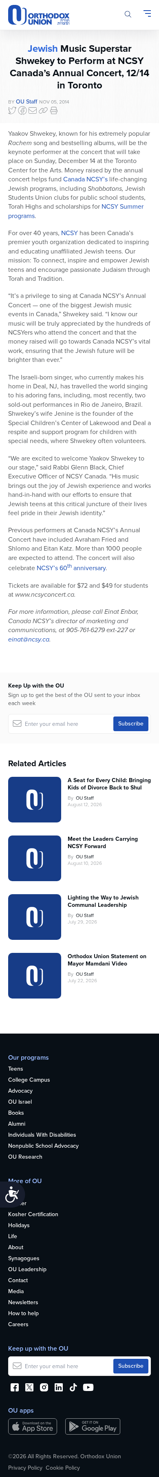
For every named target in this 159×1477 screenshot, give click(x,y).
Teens (15, 1069)
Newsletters (23, 1303)
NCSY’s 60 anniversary (71, 568)
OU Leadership (27, 1270)
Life (12, 1237)
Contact (18, 1281)
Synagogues (24, 1259)
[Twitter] (12, 110)
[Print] (54, 110)
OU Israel (20, 1102)
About (15, 1248)
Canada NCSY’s (85, 179)
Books (16, 1113)
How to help (23, 1314)
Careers (18, 1325)
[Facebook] (22, 110)
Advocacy (20, 1091)
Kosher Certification (33, 1215)
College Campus (29, 1080)
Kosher (17, 1204)
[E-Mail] (33, 110)
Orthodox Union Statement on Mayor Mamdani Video (107, 960)
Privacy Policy (25, 1468)
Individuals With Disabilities (42, 1135)
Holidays (19, 1226)
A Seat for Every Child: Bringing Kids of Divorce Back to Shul (109, 784)
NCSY (69, 233)
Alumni (16, 1124)
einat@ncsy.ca (28, 639)
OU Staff (26, 101)
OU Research (25, 1157)
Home (15, 1193)
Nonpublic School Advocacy (43, 1146)
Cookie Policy (63, 1468)
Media (16, 1292)
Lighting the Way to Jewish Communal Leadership (103, 901)
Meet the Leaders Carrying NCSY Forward (103, 842)
